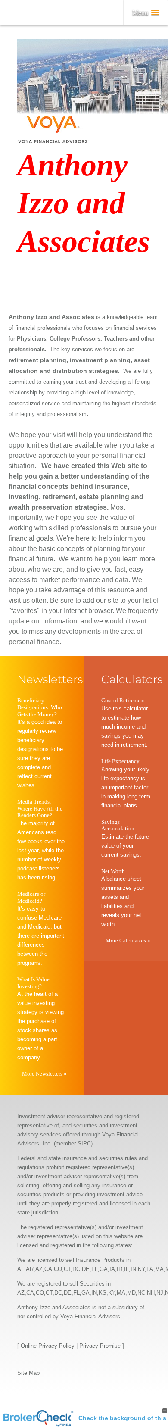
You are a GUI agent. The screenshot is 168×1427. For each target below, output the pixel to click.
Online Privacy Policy (48, 1346)
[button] (145, 12)
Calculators (131, 679)
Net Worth (113, 871)
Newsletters (50, 679)
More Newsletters (44, 1073)
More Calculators (128, 940)
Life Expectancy (120, 761)
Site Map (28, 1373)
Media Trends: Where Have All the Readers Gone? (39, 808)
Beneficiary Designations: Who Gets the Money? (39, 707)
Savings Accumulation (117, 825)
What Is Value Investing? (33, 982)
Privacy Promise (100, 1346)
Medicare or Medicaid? (31, 897)
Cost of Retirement (123, 700)
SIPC (84, 1143)
